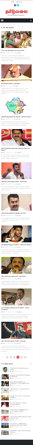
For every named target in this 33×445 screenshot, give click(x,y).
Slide (3, 52)
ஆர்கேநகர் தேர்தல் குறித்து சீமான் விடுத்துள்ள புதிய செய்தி (13, 213)
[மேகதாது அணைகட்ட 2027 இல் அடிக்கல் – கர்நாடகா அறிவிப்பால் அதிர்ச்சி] (5, 411)
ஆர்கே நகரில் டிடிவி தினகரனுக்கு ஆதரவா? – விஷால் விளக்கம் (14, 181)
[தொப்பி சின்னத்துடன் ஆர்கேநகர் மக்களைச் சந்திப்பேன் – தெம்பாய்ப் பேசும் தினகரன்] (16, 296)
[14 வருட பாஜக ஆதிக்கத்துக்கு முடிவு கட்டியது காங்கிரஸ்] (16, 39)
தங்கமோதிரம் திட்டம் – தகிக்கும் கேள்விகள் (19, 389)
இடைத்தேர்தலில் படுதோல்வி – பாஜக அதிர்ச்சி (10, 83)
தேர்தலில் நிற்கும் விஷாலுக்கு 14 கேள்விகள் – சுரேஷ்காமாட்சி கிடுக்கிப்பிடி (16, 244)
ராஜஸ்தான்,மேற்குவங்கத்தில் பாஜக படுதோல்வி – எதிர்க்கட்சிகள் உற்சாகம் (16, 116)
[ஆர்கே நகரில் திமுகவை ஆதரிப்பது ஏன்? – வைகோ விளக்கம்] (16, 265)
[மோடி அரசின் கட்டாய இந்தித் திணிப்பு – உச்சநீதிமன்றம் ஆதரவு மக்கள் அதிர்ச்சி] (5, 425)
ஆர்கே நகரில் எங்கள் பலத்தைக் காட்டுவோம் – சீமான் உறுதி (13, 341)
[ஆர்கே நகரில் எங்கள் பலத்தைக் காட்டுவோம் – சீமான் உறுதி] (16, 330)
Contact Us (19, 2)
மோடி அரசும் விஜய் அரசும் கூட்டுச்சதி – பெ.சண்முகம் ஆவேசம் (18, 403)
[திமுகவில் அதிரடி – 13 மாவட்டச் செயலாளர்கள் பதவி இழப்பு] (5, 397)
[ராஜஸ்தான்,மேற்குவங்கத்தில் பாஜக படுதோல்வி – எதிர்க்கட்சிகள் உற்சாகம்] (16, 106)
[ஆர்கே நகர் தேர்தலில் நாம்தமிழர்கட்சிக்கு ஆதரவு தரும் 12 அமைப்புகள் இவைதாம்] (16, 137)
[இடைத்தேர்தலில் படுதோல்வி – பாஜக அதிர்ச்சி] (16, 72)
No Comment (18, 52)
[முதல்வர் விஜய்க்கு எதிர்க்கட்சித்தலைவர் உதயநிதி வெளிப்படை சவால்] (5, 418)
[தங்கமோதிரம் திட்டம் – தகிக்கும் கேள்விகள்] (5, 390)
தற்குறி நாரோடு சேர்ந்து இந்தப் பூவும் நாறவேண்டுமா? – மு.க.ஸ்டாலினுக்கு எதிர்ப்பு (19, 382)
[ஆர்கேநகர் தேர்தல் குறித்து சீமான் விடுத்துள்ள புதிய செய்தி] (16, 202)
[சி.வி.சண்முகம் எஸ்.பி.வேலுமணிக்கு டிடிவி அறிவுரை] (5, 369)
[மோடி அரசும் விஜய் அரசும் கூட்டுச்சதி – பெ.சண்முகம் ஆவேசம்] (5, 404)
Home (12, 2)
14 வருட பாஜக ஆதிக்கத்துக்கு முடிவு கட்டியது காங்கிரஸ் (12, 50)
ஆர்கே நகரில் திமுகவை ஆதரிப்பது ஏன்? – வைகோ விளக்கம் (13, 276)
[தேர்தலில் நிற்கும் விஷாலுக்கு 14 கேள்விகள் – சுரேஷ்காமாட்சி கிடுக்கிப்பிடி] (16, 233)
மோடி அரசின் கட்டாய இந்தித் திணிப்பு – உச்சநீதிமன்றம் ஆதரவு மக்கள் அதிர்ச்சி (18, 424)
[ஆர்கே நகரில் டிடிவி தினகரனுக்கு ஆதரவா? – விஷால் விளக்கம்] (16, 170)
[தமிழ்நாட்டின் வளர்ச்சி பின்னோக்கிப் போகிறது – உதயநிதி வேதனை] (5, 376)
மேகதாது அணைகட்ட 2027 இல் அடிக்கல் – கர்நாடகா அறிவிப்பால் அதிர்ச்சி (19, 410)
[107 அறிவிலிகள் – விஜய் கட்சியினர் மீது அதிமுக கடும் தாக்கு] (5, 432)
